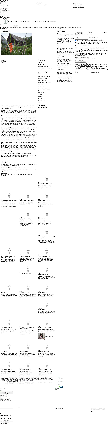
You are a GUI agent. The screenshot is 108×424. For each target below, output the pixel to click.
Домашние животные (6, 378)
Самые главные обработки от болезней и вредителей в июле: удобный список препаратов (64, 60)
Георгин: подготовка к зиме (44, 327)
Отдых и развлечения (24, 378)
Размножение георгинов (6, 327)
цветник (40, 98)
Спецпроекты (25, 380)
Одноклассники (61, 378)
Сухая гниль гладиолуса (44, 256)
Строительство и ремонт (6, 377)
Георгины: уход (42, 309)
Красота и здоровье (32, 377)
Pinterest (60, 380)
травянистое (3, 28)
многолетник (41, 84)
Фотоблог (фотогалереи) (45, 378)
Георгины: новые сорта (25, 292)
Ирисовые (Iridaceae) (43, 66)
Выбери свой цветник (43, 274)
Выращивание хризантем (44, 351)
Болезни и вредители (35, 378)
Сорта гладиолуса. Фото (25, 273)
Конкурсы (31, 380)
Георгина (3, 292)
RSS (59, 384)
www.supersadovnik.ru (22, 383)
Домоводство (45, 377)
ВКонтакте (60, 377)
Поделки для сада (15, 378)
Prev (2, 59)
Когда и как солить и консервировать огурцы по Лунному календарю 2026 (65, 48)
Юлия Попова (48, 336)
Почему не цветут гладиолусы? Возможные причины (8, 257)
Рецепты (39, 377)
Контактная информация (11, 379)
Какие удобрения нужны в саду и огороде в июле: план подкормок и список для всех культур (65, 73)
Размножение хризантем (6, 369)
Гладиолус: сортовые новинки (45, 218)
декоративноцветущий (43, 72)
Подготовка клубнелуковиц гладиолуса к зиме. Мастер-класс (27, 219)
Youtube (59, 382)
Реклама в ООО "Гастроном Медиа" (25, 379)
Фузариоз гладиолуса (25, 256)
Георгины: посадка (42, 292)
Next (4, 59)
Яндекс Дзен (60, 381)
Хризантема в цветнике (25, 369)
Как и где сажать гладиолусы (45, 183)
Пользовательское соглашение (41, 379)
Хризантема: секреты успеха (45, 369)
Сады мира (15, 377)
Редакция (3, 379)
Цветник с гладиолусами (44, 200)
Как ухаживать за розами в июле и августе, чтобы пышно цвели (65, 35)
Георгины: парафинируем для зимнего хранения (27, 328)
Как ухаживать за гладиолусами (27, 200)
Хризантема (4, 351)
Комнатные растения (23, 377)
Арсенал (50, 377)
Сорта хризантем (24, 351)
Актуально (61, 31)
